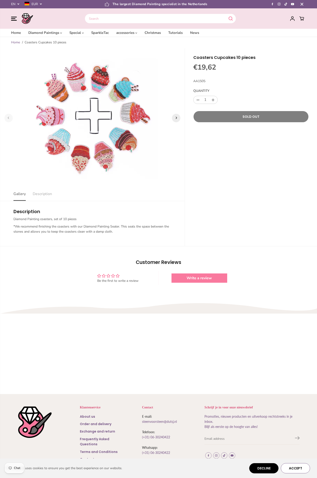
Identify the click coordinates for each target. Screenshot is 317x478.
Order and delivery (95, 424)
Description (42, 193)
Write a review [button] (199, 278)
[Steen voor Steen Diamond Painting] (27, 18)
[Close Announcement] (302, 4)
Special (75, 32)
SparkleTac (100, 32)
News (194, 32)
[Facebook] (272, 4)
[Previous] (9, 118)
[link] (40, 422)
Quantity (201, 91)
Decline (264, 468)
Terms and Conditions (99, 451)
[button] (14, 18)
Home (16, 32)
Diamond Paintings (44, 32)
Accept (295, 468)
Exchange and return (97, 431)
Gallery (19, 193)
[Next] (176, 118)
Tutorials (175, 32)
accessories (125, 32)
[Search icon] (231, 18)
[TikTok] (286, 4)
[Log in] (292, 18)
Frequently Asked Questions (94, 441)
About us (87, 416)
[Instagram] (279, 4)
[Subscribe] (297, 439)
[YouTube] (292, 4)
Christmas (153, 32)
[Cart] (302, 18)
